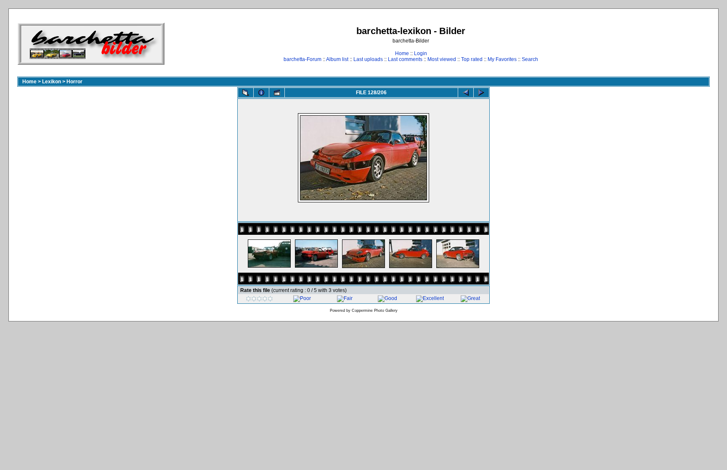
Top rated (472, 59)
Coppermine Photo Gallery (375, 310)
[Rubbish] (259, 300)
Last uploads (368, 59)
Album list (337, 59)
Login (420, 53)
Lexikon (51, 82)
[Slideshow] (276, 92)
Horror (74, 82)
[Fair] (345, 298)
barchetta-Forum (302, 59)
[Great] (470, 298)
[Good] (387, 298)
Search (530, 59)
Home (402, 53)
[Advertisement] (683, 43)
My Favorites (502, 59)
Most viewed (441, 59)
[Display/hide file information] (261, 92)
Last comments (405, 59)
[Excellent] (430, 298)
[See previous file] (465, 92)
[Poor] (302, 298)
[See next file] (481, 92)
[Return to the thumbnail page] (245, 92)
